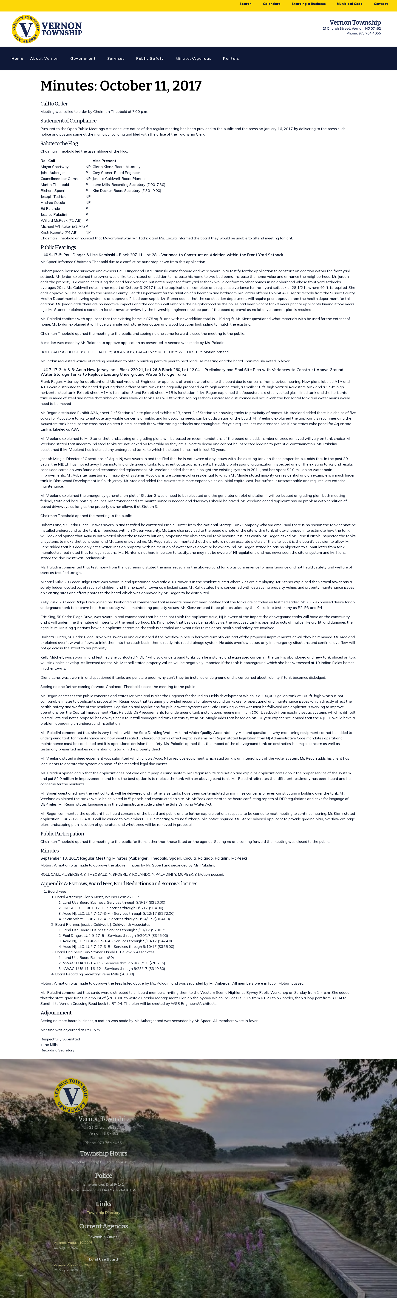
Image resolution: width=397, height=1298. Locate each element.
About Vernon (44, 58)
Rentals (231, 58)
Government (83, 58)
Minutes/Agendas (194, 58)
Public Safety (150, 58)
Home (17, 58)
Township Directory (103, 1212)
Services (116, 58)
